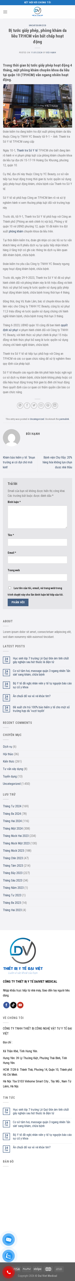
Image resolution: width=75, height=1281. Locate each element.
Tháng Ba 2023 (12, 903)
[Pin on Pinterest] (48, 405)
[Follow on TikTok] (13, 1005)
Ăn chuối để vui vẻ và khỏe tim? (32, 696)
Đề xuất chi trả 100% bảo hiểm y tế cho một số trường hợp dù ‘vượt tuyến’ (41, 709)
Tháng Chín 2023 (13, 858)
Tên (11, 535)
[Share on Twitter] (34, 405)
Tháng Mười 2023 (13, 850)
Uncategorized (37, 25)
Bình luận (14, 502)
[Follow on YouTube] (20, 1005)
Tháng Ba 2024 (12, 814)
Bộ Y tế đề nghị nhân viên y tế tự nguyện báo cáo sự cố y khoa (42, 685)
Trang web (14, 570)
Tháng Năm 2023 (13, 888)
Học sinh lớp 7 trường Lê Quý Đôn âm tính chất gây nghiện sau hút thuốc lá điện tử (41, 660)
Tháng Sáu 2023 (12, 880)
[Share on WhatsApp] (20, 405)
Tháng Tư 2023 (12, 895)
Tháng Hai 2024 (12, 821)
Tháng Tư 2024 (12, 806)
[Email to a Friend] (41, 405)
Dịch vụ (7, 746)
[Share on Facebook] (27, 405)
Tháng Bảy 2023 (12, 873)
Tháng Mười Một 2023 (16, 843)
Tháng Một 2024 (13, 828)
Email (12, 552)
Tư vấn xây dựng (13, 769)
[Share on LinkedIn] (55, 405)
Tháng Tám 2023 (13, 865)
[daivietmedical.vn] (37, 11)
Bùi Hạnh (51, 52)
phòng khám (16, 231)
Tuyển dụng (10, 776)
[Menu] (5, 12)
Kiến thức (8, 761)
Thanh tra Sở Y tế (27, 150)
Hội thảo (8, 754)
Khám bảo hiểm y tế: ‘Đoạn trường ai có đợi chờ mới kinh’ (19, 462)
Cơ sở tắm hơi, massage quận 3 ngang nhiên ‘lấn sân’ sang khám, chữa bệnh (41, 672)
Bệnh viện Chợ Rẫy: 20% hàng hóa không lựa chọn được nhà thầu (57, 462)
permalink (64, 419)
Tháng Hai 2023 (12, 910)
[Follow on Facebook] (6, 1005)
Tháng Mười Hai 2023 (16, 836)
